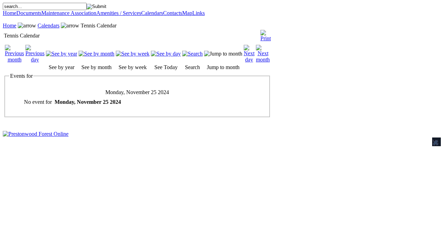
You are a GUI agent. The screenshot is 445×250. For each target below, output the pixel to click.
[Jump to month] (223, 54)
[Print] (265, 34)
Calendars (152, 13)
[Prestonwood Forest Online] (35, 134)
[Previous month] (14, 59)
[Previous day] (34, 59)
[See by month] (96, 54)
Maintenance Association (68, 13)
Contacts (172, 13)
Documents (28, 13)
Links (198, 13)
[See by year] (61, 54)
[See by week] (132, 54)
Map (187, 13)
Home (9, 13)
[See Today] (166, 54)
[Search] (192, 54)
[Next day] (249, 59)
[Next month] (263, 59)
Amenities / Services (118, 13)
